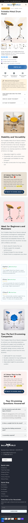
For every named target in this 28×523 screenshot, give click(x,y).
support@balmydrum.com (9, 452)
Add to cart (17, 67)
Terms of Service (5, 477)
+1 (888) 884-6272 (8, 454)
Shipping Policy (5, 472)
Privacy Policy (4, 474)
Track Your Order (5, 470)
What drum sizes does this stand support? (12, 94)
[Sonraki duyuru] (23, 1)
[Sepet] (26, 5)
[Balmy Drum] (14, 4)
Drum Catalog (4, 496)
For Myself (4, 489)
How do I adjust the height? (10, 99)
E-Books (3, 494)
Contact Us (4, 468)
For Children (4, 487)
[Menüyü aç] (2, 5)
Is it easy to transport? (9, 103)
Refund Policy (4, 479)
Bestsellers (4, 485)
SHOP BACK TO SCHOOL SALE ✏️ (14, 192)
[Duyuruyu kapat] (26, 1)
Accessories (4, 491)
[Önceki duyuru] (1, 1)
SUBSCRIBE (14, 511)
